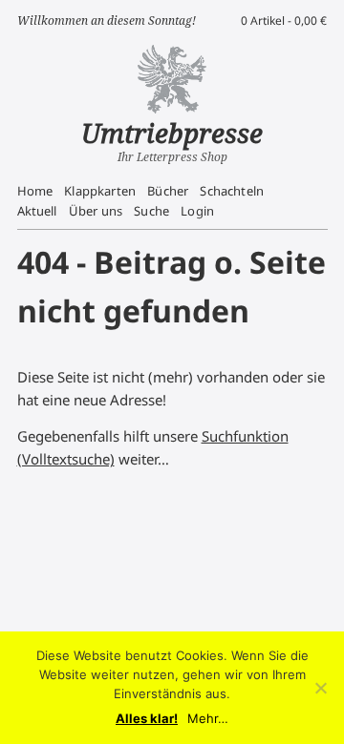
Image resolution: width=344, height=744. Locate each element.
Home (35, 190)
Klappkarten (100, 190)
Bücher (167, 190)
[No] (320, 687)
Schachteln (232, 190)
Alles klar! (147, 719)
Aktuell (37, 210)
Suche (151, 210)
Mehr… (207, 719)
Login (197, 210)
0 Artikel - (284, 20)
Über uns (95, 210)
